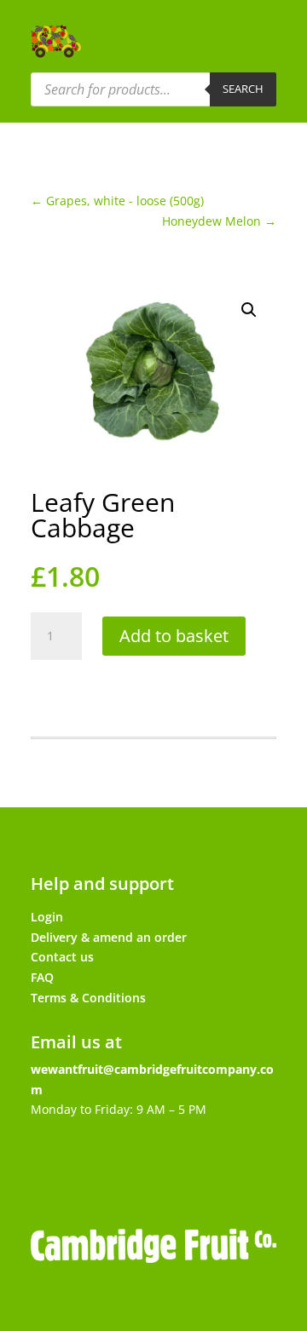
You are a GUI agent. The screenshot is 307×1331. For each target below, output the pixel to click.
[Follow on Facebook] (66, 1170)
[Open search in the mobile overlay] (153, 89)
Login (47, 917)
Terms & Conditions (88, 998)
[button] (249, 310)
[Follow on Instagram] (182, 1170)
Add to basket (174, 635)
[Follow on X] (124, 1170)
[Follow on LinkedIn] (240, 1170)
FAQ (42, 977)
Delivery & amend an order (109, 937)
